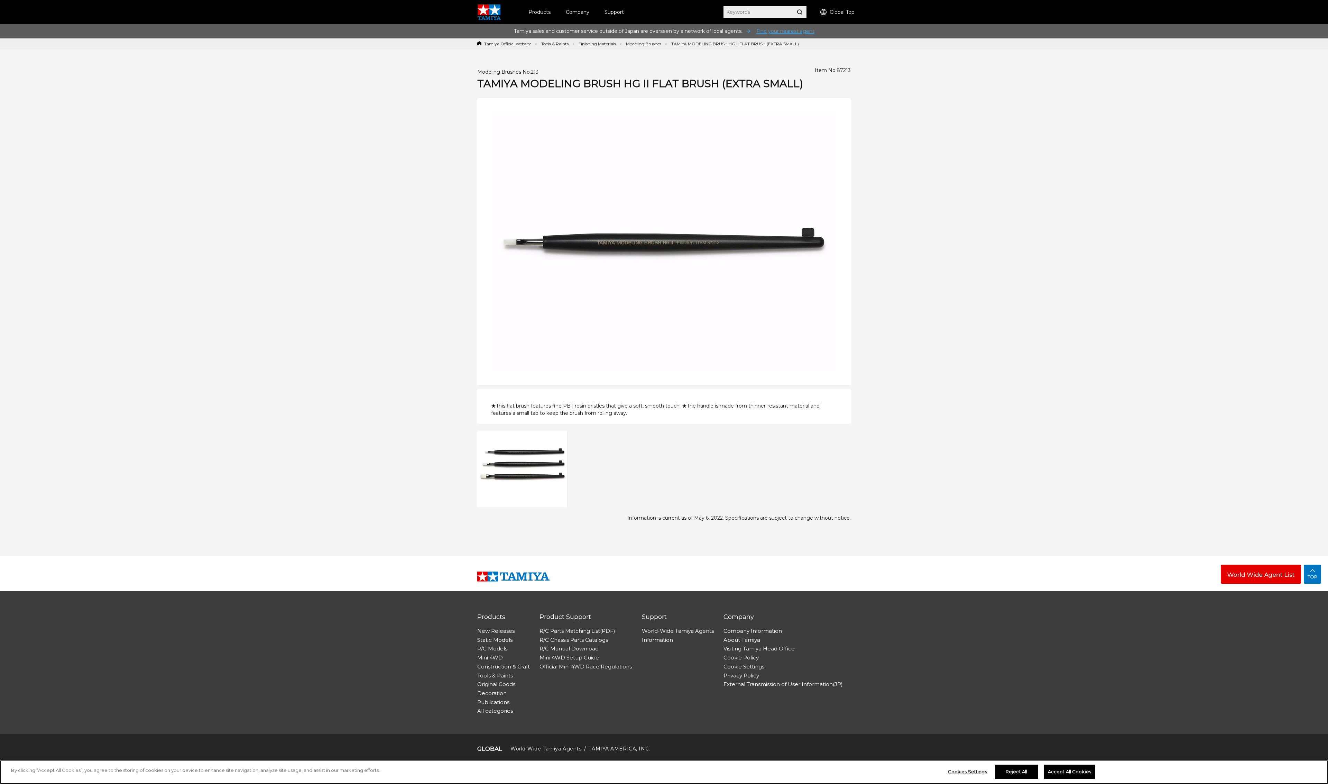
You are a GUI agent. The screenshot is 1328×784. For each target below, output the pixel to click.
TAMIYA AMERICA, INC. (619, 749)
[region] (664, 772)
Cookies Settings (967, 771)
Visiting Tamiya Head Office (759, 648)
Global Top (842, 12)
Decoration (492, 693)
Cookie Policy (741, 657)
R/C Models (492, 648)
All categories (495, 711)
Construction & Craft (503, 666)
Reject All (1016, 771)
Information (657, 640)
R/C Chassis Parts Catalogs (574, 640)
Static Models (495, 640)
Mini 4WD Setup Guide (569, 657)
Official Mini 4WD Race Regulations (586, 666)
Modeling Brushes (643, 43)
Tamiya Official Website (507, 43)
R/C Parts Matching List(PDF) (577, 631)
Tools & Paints (555, 43)
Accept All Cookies (1069, 771)
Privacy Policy (741, 675)
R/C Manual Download (569, 648)
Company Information (752, 631)
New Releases (496, 631)
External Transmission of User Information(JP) (783, 684)
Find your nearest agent (785, 31)
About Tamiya (741, 640)
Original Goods (496, 684)
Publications (493, 702)
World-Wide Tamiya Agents (678, 631)
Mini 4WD (490, 657)
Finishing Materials (597, 43)
